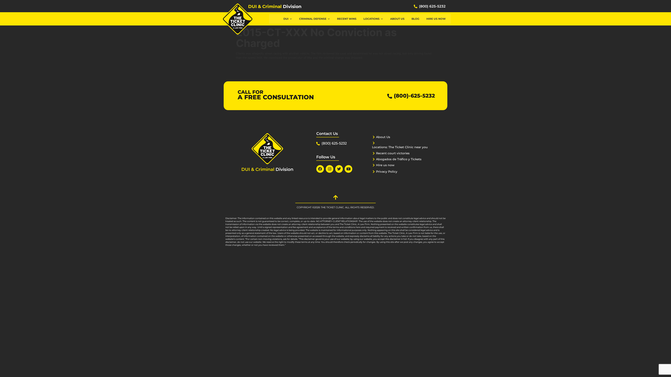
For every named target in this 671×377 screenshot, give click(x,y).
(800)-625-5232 (414, 96)
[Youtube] (348, 169)
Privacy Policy (386, 171)
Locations (371, 18)
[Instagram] (329, 169)
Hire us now (436, 18)
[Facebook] (320, 169)
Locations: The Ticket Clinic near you (400, 147)
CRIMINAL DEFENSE (312, 18)
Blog (415, 18)
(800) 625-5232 (432, 6)
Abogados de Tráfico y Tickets (398, 159)
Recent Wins (346, 18)
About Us (397, 18)
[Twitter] (339, 169)
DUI (285, 18)
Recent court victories (393, 153)
